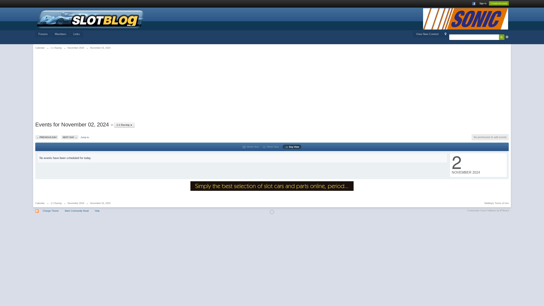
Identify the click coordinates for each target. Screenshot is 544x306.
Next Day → (70, 137)
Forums (43, 34)
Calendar (40, 203)
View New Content (427, 34)
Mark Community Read (77, 211)
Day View (293, 147)
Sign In (482, 3)
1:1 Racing (56, 203)
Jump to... (86, 137)
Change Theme (51, 211)
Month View (252, 147)
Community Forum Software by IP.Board (488, 210)
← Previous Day (47, 137)
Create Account (499, 3)
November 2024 (76, 203)
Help (97, 211)
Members (60, 34)
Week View (272, 147)
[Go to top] (272, 211)
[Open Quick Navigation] (445, 34)
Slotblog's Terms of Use (496, 203)
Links (76, 34)
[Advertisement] (115, 84)
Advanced (507, 37)
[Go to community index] (91, 18)
